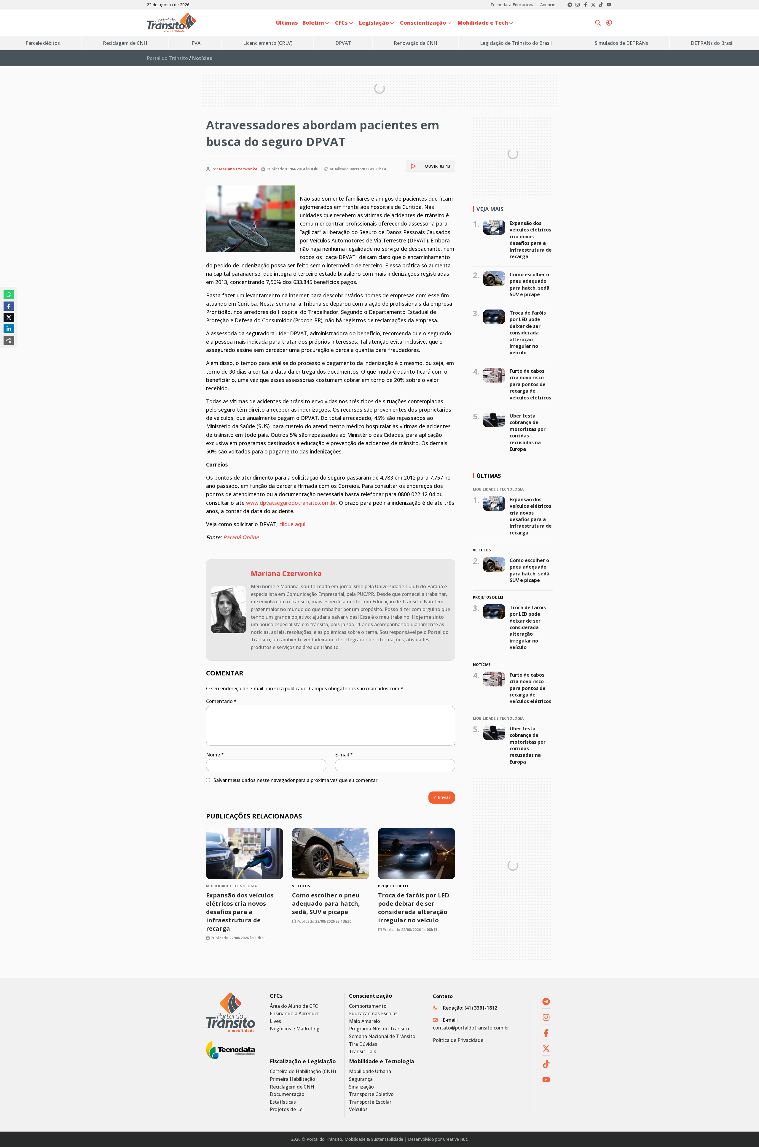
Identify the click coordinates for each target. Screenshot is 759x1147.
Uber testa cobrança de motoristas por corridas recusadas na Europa (528, 432)
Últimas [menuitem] (287, 22)
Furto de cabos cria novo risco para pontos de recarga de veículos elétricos (530, 384)
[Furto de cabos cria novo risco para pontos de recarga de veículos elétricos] (494, 375)
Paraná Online (241, 537)
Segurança (361, 1079)
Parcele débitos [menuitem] (42, 43)
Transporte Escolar (370, 1102)
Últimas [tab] (488, 475)
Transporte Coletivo (371, 1094)
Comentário (221, 701)
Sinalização (361, 1087)
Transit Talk (362, 1051)
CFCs (276, 996)
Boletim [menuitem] (313, 22)
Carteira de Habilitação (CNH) (303, 1071)
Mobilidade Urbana (370, 1071)
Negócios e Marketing (295, 1029)
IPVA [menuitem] (195, 43)
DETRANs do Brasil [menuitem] (712, 43)
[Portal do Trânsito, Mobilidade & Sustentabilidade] (230, 1012)
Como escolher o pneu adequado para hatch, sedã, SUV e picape (326, 903)
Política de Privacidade (458, 1040)
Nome (215, 754)
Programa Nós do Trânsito (379, 1029)
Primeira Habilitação (292, 1079)
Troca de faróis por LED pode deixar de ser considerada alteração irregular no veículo (413, 907)
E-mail (344, 754)
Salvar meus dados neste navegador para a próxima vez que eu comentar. (296, 780)
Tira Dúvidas (363, 1044)
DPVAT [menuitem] (343, 43)
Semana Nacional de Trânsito (382, 1036)
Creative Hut (455, 1139)
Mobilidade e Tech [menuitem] (482, 22)
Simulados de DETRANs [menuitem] (621, 43)
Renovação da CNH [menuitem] (415, 43)
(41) (481, 1008)
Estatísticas (283, 1102)
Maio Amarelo (364, 1021)
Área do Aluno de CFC (294, 1006)
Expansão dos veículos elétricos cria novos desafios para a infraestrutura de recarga (240, 911)
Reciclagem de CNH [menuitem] (125, 43)
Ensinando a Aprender (294, 1013)
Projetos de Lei (287, 1109)
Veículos (358, 1109)
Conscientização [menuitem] (423, 22)
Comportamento (368, 1006)
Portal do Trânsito (167, 58)
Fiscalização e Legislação (303, 1061)
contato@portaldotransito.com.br (471, 1027)
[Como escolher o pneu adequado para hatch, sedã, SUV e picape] (330, 853)
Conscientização (370, 996)
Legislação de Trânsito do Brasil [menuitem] (516, 43)
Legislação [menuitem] (374, 22)
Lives (275, 1021)
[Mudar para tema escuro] (609, 23)
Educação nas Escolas (373, 1013)
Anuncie (547, 5)
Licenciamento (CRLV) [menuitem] (267, 43)
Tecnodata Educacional (512, 5)
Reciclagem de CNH (292, 1087)
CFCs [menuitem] (341, 22)
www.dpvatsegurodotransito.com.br (291, 502)
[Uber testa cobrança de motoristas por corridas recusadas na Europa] (494, 420)
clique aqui (292, 524)
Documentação (287, 1094)
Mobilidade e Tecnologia (381, 1061)
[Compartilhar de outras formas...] (9, 340)
